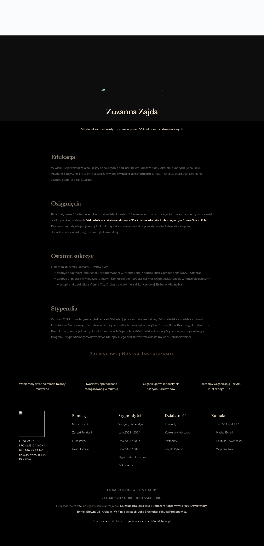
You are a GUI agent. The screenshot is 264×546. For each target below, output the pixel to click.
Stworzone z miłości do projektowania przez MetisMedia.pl (132, 521)
